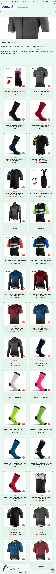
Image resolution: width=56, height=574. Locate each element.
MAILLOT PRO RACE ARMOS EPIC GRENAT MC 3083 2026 (41, 565)
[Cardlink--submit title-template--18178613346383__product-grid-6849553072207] (15, 314)
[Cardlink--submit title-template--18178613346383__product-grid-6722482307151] (41, 381)
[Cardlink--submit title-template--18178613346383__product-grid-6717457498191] (15, 111)
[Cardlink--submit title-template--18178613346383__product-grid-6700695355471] (41, 178)
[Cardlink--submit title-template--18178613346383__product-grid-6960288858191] (41, 246)
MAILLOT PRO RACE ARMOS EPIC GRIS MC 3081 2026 (41, 531)
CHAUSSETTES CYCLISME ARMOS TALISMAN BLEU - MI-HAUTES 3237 (15, 464)
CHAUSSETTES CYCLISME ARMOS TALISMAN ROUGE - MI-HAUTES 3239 (15, 498)
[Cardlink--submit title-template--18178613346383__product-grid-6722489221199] (15, 381)
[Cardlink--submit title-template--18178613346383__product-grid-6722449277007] (41, 449)
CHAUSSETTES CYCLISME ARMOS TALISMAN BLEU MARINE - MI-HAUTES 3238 (41, 464)
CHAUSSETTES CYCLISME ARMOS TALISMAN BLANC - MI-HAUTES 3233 (15, 396)
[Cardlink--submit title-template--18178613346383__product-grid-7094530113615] (15, 212)
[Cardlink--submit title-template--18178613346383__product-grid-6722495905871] (41, 347)
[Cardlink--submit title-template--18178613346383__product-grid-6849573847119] (15, 280)
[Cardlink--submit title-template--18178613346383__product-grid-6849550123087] (41, 314)
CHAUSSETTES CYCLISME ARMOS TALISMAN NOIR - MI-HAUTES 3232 (41, 362)
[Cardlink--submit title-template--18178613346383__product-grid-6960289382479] (15, 246)
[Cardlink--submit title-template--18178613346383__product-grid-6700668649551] (15, 550)
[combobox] (36, 7)
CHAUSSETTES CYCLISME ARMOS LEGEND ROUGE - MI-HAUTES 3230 (41, 126)
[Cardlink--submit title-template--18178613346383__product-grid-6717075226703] (15, 178)
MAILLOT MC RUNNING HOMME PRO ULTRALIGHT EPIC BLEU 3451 (41, 329)
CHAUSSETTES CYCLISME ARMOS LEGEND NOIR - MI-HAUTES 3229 (15, 126)
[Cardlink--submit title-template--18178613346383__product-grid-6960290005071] (41, 212)
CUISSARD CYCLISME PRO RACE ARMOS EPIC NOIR (41, 193)
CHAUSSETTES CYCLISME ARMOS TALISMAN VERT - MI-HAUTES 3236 (41, 430)
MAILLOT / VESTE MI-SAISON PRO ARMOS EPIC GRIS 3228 (15, 362)
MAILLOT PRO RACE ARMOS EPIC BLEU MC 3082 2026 (15, 565)
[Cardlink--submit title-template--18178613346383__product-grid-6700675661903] (41, 516)
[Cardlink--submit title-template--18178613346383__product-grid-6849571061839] (41, 280)
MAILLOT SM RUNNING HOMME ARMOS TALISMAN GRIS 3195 (41, 498)
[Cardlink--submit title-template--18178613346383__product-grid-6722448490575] (15, 483)
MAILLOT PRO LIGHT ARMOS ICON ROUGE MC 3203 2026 (15, 261)
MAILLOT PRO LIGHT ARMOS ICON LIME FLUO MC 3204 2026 (41, 227)
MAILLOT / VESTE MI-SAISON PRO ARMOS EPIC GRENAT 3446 (41, 295)
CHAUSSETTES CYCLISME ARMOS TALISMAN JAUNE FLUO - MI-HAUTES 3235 (15, 430)
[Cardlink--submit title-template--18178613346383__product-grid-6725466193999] (15, 347)
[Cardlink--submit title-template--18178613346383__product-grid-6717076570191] (41, 145)
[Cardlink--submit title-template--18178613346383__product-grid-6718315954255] (41, 483)
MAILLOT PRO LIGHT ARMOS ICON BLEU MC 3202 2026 (41, 261)
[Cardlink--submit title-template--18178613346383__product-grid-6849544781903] (41, 77)
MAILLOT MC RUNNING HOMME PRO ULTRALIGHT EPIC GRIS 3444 (41, 92)
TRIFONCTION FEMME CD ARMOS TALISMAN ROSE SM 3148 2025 (15, 92)
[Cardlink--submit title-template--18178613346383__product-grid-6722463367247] (41, 415)
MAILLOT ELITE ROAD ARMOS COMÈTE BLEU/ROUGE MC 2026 (15, 193)
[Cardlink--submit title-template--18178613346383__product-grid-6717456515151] (41, 111)
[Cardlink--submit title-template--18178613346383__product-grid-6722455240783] (15, 449)
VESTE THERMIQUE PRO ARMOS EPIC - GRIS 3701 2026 (15, 227)
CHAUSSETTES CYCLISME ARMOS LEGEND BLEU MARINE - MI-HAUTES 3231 (15, 160)
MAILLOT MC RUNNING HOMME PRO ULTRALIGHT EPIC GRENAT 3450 (15, 329)
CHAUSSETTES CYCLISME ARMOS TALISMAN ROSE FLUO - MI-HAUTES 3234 (41, 396)
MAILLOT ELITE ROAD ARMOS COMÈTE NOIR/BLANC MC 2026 (15, 531)
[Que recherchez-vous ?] (52, 7)
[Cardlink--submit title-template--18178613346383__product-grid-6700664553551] (41, 550)
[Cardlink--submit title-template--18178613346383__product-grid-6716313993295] (15, 77)
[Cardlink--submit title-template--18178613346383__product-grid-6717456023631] (15, 145)
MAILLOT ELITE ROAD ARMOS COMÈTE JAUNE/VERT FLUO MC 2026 (41, 160)
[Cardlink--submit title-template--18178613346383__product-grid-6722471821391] (15, 415)
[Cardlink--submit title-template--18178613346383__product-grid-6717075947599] (15, 516)
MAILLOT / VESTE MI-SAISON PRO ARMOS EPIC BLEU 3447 (15, 295)
